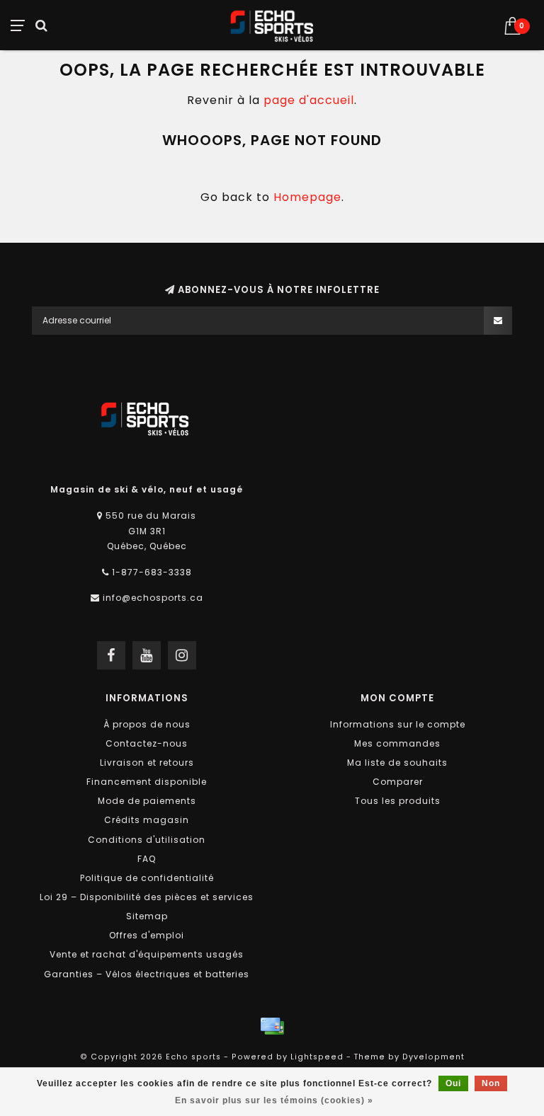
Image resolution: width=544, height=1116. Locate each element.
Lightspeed (317, 1057)
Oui (453, 1083)
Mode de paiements (147, 801)
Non (491, 1083)
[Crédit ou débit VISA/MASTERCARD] (272, 1026)
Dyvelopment (433, 1057)
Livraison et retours (147, 763)
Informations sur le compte (397, 724)
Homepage (307, 197)
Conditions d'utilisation (146, 840)
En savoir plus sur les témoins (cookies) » (274, 1100)
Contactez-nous (147, 743)
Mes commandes (397, 743)
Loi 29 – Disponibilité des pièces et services (147, 897)
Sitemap (147, 916)
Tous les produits (398, 801)
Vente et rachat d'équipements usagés (147, 954)
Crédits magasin (146, 820)
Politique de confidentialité (147, 878)
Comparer (398, 782)
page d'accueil (309, 100)
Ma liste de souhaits (397, 763)
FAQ (146, 859)
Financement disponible (146, 782)
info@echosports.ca (153, 598)
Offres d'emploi (146, 935)
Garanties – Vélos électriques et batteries (146, 974)
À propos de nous (147, 724)
